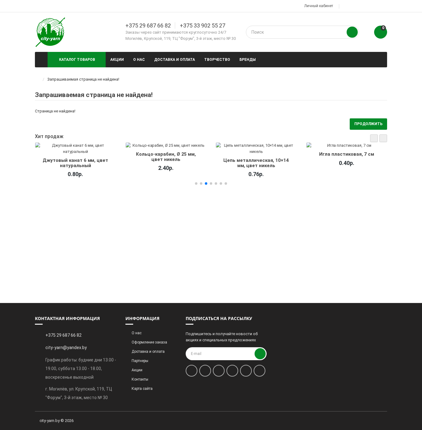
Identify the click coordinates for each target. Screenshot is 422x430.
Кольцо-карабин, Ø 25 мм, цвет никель (166, 156)
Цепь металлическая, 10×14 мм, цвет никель (256, 163)
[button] (374, 138)
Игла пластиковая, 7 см (346, 154)
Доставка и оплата (174, 59)
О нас (139, 59)
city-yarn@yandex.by (66, 347)
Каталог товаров (77, 59)
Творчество (217, 59)
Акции (117, 59)
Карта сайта (142, 388)
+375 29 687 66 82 (148, 25)
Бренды (247, 59)
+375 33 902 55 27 (202, 25)
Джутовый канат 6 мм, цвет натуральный (75, 163)
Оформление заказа (149, 342)
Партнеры (140, 361)
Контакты (140, 379)
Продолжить (368, 124)
